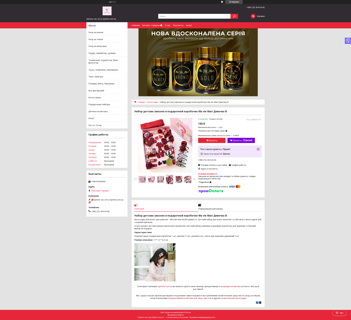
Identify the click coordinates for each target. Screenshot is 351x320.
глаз (210, 298)
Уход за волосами (97, 46)
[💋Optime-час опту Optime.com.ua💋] (106, 10)
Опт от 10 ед (94, 125)
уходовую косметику (231, 286)
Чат (341, 313)
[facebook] (257, 303)
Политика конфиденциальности (202, 317)
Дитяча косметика (97, 111)
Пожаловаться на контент (178, 317)
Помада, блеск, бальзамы (101, 83)
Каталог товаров (151, 25)
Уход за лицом (95, 32)
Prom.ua (187, 312)
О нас (167, 25)
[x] (260, 303)
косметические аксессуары (233, 298)
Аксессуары (152, 102)
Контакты (178, 25)
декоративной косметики (181, 298)
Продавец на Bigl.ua (175, 315)
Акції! (189, 25)
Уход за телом (95, 39)
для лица (198, 298)
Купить (213, 140)
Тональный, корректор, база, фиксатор (103, 61)
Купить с (238, 140)
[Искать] (234, 16)
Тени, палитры (95, 76)
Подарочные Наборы (99, 104)
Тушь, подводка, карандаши (103, 69)
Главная (136, 25)
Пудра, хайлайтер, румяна (101, 53)
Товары (141, 102)
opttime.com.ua (165, 286)
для (205, 298)
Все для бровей (96, 90)
